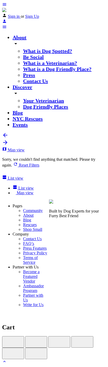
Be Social (33, 57)
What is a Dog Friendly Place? (57, 69)
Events (20, 125)
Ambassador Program (33, 288)
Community (33, 210)
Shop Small (32, 229)
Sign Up (32, 16)
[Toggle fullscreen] (59, 342)
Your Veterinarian (43, 101)
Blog (18, 113)
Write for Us (33, 304)
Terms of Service (30, 260)
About (19, 37)
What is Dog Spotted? (47, 51)
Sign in (14, 16)
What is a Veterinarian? (50, 63)
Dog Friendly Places (45, 107)
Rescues (30, 224)
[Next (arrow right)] (36, 353)
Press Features (35, 248)
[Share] (36, 342)
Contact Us (35, 81)
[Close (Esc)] (13, 342)
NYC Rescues (28, 119)
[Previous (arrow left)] (13, 353)
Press (29, 75)
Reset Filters (28, 165)
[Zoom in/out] (82, 342)
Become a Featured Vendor (31, 276)
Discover (22, 87)
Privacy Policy (35, 253)
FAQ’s (28, 243)
